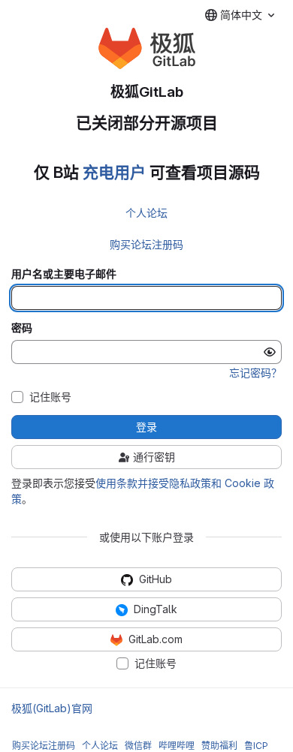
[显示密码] (270, 352)
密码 (21, 328)
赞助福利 (219, 745)
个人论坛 (146, 212)
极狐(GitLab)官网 (51, 708)
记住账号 (50, 397)
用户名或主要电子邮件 (63, 274)
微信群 (138, 745)
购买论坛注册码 (146, 244)
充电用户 (114, 172)
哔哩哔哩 (177, 745)
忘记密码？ (255, 372)
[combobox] (239, 15)
